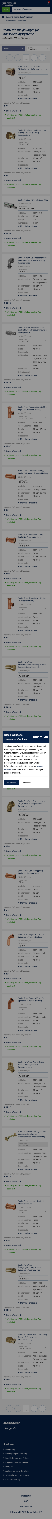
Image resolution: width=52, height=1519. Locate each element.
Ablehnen (27, 782)
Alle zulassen (12, 782)
